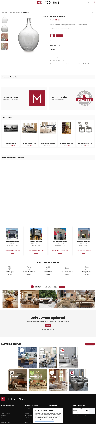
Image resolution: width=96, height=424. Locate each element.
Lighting (2, 417)
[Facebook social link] (42, 329)
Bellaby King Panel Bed (29, 143)
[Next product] (94, 12)
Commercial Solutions (5, 422)
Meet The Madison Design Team (36, 250)
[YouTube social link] (47, 329)
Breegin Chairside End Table (66, 143)
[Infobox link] (27, 357)
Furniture (3, 408)
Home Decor (12, 12)
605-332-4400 (12, 248)
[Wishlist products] (91, 2)
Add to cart (59, 35)
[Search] (1, 2)
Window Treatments (5, 413)
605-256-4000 (36, 248)
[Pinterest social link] (50, 329)
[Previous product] (91, 12)
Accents (18, 12)
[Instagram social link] (44, 329)
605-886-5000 (60, 248)
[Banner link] (24, 98)
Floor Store (3, 415)
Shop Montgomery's (7, 405)
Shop (6, 12)
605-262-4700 (83, 248)
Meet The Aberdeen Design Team (83, 250)
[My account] (88, 2)
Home (2, 12)
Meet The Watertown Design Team (60, 250)
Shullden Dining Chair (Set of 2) (85, 143)
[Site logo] (48, 2)
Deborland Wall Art (11, 143)
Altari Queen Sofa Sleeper (48, 143)
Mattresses (3, 411)
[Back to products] (92, 12)
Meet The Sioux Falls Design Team (12, 250)
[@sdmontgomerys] (32, 286)
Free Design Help (4, 419)
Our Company (53, 405)
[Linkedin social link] (53, 329)
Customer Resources (31, 405)
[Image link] (14, 398)
